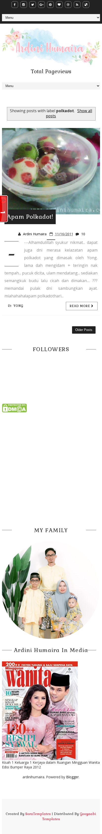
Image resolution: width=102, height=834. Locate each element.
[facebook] (14, 4)
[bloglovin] (59, 4)
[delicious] (86, 4)
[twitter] (32, 4)
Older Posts (83, 330)
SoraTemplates (38, 814)
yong (18, 306)
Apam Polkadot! (30, 216)
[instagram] (23, 4)
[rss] (77, 4)
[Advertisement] (51, 468)
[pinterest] (50, 4)
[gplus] (41, 4)
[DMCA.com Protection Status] (14, 407)
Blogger (72, 777)
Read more (80, 306)
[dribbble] (68, 4)
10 (83, 234)
